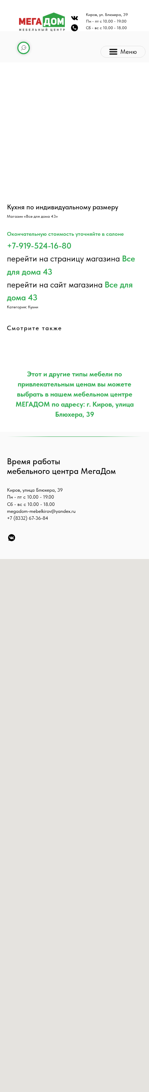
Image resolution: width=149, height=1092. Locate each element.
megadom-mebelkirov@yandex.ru (41, 511)
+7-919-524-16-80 (39, 246)
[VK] (11, 537)
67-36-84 (38, 518)
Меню (128, 51)
